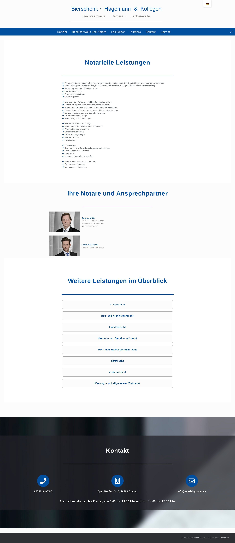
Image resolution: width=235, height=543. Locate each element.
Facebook (216, 537)
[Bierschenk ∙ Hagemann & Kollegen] (117, 14)
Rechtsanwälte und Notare (89, 32)
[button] (231, 31)
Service (166, 32)
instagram (225, 537)
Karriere (135, 32)
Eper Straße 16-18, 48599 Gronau (117, 491)
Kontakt (151, 32)
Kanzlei (62, 32)
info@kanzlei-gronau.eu (192, 491)
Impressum (204, 537)
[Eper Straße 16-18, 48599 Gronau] (117, 481)
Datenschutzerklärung (190, 537)
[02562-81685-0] (43, 481)
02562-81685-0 (43, 491)
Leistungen (118, 32)
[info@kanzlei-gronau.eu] (192, 481)
